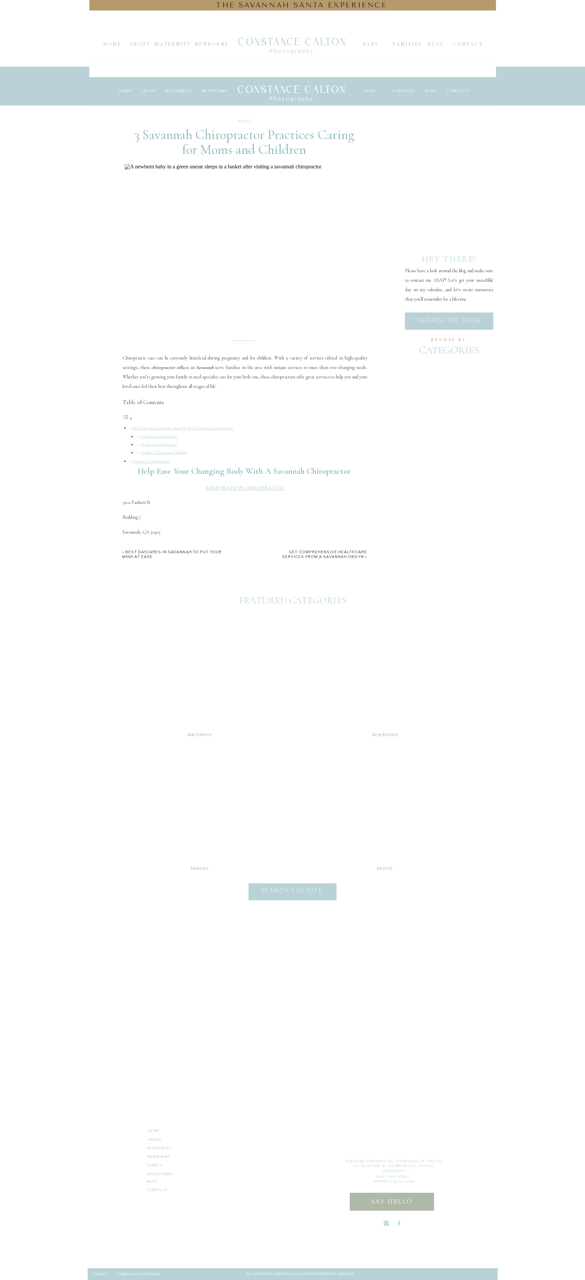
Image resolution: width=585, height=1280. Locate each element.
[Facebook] (139, 1130)
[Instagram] (129, 1130)
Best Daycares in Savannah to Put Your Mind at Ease (177, 1013)
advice (244, 121)
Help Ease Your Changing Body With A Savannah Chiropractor (183, 428)
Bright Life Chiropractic (159, 444)
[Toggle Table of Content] (128, 419)
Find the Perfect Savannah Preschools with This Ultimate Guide (187, 1023)
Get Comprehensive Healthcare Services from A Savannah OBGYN (324, 554)
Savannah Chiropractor (151, 461)
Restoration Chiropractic (159, 436)
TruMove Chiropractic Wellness (164, 452)
